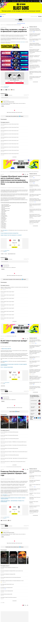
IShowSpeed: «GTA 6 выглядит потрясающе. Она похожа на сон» (34, 189)
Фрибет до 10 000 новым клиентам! (8, 105)
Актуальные (10, 395)
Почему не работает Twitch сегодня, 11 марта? (7, 295)
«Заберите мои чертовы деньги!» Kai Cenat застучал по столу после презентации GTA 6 (34, 184)
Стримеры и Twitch (5, 175)
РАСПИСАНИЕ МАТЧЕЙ (3, 14)
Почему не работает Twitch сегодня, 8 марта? (7, 305)
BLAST (4, 387)
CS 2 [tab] (0, 16)
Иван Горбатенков (6, 90)
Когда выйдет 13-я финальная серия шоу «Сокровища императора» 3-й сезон (12, 584)
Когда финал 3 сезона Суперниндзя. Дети (7, 594)
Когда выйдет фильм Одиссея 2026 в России (7, 588)
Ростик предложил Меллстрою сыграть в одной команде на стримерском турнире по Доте (35, 350)
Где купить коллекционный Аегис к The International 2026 (35, 387)
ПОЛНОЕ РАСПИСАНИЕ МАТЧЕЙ (21, 23)
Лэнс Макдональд (5, 91)
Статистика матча (20, 21)
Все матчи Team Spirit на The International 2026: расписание (9, 439)
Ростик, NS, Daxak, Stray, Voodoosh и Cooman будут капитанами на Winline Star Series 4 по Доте (34, 391)
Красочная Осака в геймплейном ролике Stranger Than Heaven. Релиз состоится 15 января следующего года (35, 29)
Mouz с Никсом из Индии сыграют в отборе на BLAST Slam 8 (34, 365)
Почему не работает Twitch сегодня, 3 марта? (7, 321)
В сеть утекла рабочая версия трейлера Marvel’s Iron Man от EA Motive (35, 39)
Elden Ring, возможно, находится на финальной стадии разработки (13, 24)
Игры (3, 24)
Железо (3, 606)
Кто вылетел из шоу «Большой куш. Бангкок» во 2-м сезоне (34, 510)
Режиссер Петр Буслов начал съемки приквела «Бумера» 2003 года (13, 470)
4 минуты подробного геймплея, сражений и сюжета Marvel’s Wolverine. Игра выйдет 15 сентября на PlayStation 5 (35, 45)
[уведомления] (36, 1)
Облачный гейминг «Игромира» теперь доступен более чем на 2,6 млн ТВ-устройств (35, 77)
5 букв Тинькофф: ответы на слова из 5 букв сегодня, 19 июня (10, 157)
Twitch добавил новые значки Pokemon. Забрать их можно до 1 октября (35, 199)
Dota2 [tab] (3, 16)
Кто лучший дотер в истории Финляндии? (34, 400)
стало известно (5, 365)
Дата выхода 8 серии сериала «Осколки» (33, 506)
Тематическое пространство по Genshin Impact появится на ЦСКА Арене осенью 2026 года (35, 72)
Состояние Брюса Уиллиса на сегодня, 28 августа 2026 (35, 480)
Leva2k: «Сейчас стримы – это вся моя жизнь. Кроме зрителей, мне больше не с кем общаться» (35, 194)
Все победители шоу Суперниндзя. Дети (7, 591)
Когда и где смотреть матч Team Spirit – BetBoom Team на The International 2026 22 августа (14, 455)
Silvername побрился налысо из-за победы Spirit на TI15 (34, 361)
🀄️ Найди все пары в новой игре (6, 352)
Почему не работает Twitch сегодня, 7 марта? (7, 308)
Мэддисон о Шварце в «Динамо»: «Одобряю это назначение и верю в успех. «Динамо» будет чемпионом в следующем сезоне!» (14, 291)
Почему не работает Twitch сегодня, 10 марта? (7, 298)
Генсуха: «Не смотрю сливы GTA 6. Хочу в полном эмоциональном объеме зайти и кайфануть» (35, 214)
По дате (2, 395)
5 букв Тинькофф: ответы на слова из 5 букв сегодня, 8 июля (9, 137)
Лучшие (6, 395)
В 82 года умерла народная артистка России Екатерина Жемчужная (11, 581)
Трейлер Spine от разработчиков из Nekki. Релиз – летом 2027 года (34, 56)
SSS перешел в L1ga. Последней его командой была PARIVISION (34, 370)
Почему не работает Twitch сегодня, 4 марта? (7, 318)
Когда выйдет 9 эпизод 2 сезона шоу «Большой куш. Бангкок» (34, 493)
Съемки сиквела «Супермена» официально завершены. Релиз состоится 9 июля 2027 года (34, 515)
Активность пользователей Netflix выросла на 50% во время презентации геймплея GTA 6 (35, 475)
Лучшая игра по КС (6, 269)
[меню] (8, 1)
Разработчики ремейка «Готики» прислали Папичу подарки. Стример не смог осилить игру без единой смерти (35, 203)
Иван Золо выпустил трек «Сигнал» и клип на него (34, 180)
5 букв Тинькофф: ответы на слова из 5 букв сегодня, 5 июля (9, 144)
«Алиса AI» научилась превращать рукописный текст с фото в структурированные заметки (34, 617)
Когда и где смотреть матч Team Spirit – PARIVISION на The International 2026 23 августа (13, 445)
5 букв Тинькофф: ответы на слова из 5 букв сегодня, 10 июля (10, 131)
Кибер (1, 24)
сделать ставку (14, 383)
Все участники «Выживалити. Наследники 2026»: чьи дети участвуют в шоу (12, 574)
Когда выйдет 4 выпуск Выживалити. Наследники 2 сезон (34, 485)
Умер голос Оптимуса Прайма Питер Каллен (34, 489)
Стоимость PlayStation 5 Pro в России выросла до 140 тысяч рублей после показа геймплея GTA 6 (17, 606)
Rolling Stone (5, 255)
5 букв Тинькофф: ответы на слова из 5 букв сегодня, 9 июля (9, 134)
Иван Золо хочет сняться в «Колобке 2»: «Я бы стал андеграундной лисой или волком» (35, 208)
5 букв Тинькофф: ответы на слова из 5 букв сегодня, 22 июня (10, 154)
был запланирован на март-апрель (20, 41)
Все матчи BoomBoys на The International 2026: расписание (9, 452)
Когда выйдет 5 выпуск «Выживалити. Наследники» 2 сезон (9, 571)
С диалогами (25, 529)
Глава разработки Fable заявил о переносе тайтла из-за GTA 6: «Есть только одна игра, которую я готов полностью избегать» (34, 66)
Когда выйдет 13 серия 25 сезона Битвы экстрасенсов (8, 601)
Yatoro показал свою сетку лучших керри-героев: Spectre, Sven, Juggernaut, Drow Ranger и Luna (35, 344)
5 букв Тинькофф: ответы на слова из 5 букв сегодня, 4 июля (9, 147)
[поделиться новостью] (27, 27)
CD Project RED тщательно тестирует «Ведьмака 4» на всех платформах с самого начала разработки (34, 34)
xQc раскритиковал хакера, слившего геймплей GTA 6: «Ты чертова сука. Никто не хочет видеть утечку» (34, 225)
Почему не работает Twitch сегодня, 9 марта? (7, 302)
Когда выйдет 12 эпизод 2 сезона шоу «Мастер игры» (34, 502)
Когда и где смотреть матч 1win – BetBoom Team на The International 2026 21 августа (13, 465)
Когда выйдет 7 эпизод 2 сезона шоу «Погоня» (34, 497)
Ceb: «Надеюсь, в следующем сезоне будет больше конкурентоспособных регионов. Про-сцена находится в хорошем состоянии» (34, 375)
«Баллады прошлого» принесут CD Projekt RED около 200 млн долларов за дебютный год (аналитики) (35, 60)
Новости (5, 24)
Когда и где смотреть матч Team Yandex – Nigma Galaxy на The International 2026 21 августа (14, 462)
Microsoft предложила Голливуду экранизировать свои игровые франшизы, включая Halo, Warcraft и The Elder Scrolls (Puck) (35, 51)
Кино (3, 470)
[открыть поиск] (34, 1)
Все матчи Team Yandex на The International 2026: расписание (10, 442)
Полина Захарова (7, 254)
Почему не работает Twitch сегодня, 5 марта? (7, 315)
